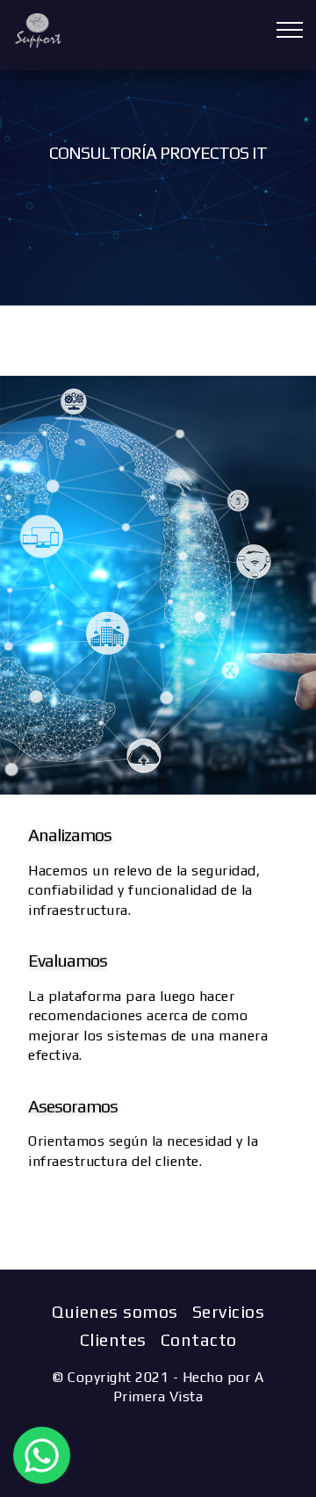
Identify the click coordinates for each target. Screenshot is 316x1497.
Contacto (199, 1339)
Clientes (113, 1339)
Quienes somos (115, 1311)
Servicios (228, 1311)
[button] (41, 1455)
